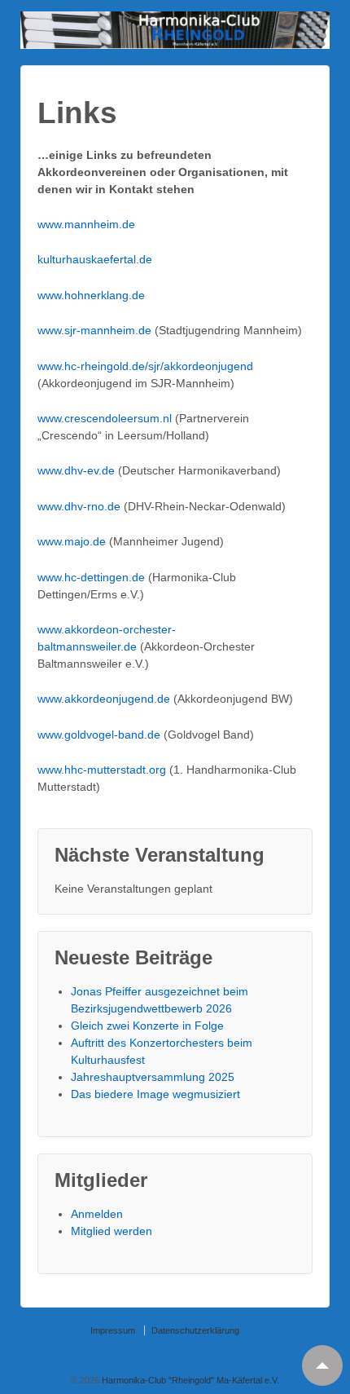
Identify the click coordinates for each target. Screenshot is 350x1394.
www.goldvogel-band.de (100, 734)
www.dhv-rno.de (78, 506)
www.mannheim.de (86, 224)
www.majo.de (71, 541)
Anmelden (97, 1213)
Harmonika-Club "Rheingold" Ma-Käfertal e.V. (189, 1380)
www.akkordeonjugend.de (105, 698)
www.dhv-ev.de (77, 470)
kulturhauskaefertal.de (94, 259)
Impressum (112, 1330)
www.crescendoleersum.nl (104, 418)
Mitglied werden (111, 1230)
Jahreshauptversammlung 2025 (152, 1076)
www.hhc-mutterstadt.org (101, 769)
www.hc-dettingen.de (92, 577)
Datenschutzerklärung (195, 1330)
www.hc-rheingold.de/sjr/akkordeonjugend (145, 366)
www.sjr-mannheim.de (94, 330)
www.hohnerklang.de (91, 295)
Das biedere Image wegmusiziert (155, 1094)
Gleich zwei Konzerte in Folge (147, 1025)
